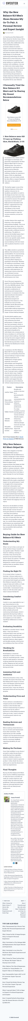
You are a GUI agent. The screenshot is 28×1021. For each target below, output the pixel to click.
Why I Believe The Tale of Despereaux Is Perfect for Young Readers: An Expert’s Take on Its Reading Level (13, 968)
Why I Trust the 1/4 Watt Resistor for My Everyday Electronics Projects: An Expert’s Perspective (13, 889)
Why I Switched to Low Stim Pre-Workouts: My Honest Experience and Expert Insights (14, 953)
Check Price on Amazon (14, 125)
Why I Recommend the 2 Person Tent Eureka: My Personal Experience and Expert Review (13, 929)
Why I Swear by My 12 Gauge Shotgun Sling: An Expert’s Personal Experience (13, 937)
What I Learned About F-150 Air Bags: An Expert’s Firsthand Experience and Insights (13, 992)
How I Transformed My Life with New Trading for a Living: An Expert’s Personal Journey (20, 909)
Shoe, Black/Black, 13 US (13, 141)
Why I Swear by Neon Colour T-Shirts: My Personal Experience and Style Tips (7, 907)
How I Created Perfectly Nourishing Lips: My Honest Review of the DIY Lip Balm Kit (13, 1000)
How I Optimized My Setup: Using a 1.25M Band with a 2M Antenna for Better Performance (13, 883)
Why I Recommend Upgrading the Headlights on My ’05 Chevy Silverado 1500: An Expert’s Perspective (13, 877)
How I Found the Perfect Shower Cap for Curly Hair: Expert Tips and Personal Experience (13, 984)
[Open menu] (24, 3)
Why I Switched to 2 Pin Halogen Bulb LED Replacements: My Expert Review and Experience (14, 945)
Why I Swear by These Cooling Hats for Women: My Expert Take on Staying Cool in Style (13, 961)
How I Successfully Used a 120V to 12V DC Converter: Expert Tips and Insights (13, 976)
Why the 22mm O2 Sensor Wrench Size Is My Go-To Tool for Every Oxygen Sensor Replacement (13, 871)
